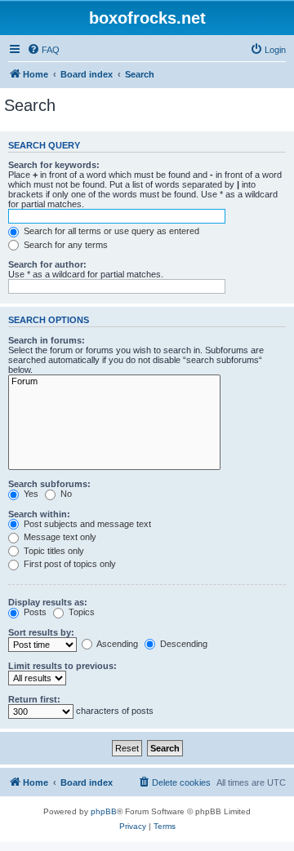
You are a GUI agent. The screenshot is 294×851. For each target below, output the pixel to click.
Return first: (34, 699)
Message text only (58, 537)
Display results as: (47, 602)
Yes (29, 494)
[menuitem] (43, 50)
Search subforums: (49, 484)
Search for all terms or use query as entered (110, 231)
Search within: (39, 514)
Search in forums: (46, 340)
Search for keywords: (54, 165)
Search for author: (47, 264)
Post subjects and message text (86, 524)
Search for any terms (64, 245)
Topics (80, 612)
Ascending (116, 644)
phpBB (104, 811)
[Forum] (114, 382)
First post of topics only (68, 564)
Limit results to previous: (62, 666)
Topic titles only (52, 551)
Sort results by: (41, 632)
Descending (182, 644)
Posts (34, 612)
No (65, 494)
